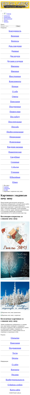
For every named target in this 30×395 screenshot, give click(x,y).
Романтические (15, 152)
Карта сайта (15, 390)
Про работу (15, 117)
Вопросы (15, 41)
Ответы (15, 96)
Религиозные (15, 142)
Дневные (15, 51)
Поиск (2, 24)
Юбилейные (15, 177)
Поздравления (8, 18)
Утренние (15, 172)
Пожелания (7, 17)
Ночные (15, 86)
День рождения (15, 46)
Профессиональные (15, 132)
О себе (15, 91)
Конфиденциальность (15, 380)
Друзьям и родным (15, 61)
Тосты (6, 20)
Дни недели (15, 56)
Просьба (15, 127)
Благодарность (15, 31)
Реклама (15, 375)
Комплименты (15, 81)
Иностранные (15, 76)
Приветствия (15, 112)
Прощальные (15, 137)
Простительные (15, 122)
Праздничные (15, 106)
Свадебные (15, 157)
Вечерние (15, 36)
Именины (15, 66)
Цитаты (6, 21)
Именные (15, 71)
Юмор (15, 182)
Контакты (15, 369)
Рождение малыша (15, 147)
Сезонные (15, 162)
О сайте (15, 364)
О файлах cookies (15, 385)
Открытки (7, 15)
